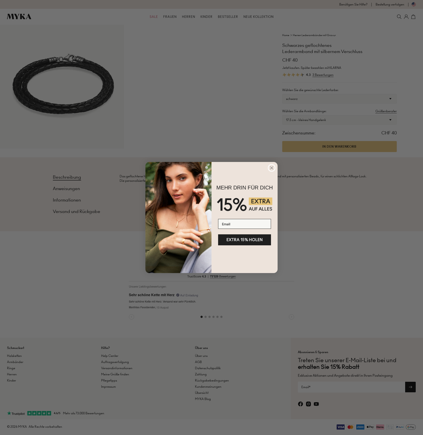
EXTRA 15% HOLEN (244, 239)
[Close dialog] (271, 168)
